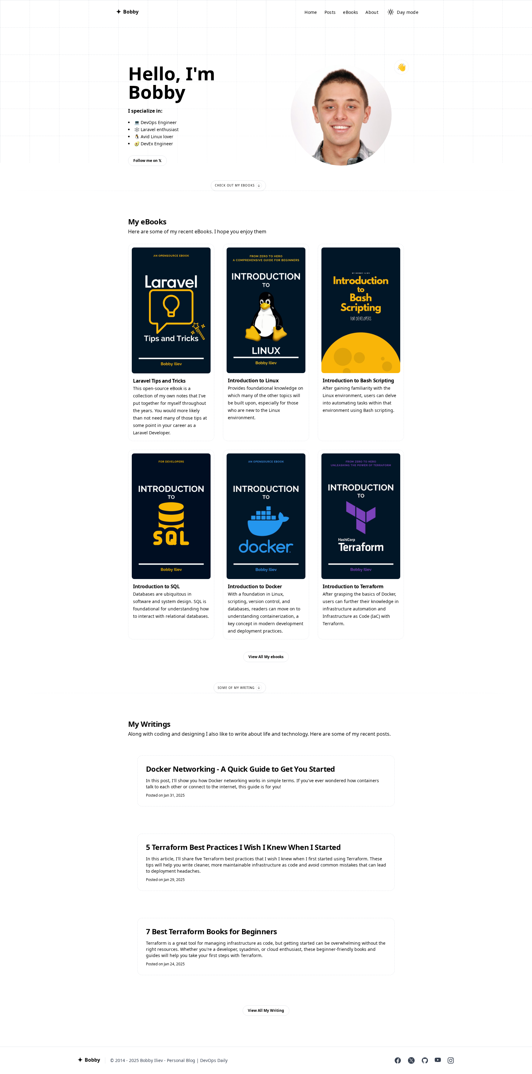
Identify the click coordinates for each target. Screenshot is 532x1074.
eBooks (350, 12)
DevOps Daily (214, 1060)
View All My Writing (266, 1010)
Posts (330, 12)
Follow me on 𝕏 (147, 160)
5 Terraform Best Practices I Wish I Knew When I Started (243, 847)
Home (310, 12)
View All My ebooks (266, 656)
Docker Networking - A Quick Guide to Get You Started (240, 769)
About (371, 12)
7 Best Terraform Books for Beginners (211, 931)
